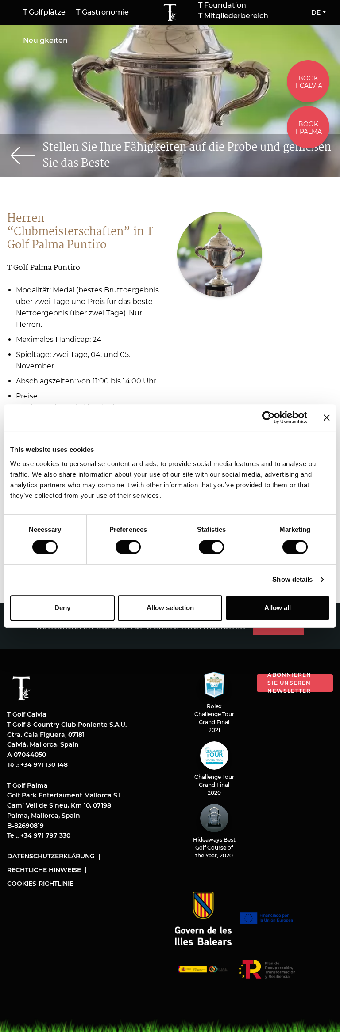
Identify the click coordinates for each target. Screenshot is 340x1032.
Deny (62, 607)
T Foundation (222, 5)
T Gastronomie (102, 12)
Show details (292, 579)
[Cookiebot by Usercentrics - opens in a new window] (268, 417)
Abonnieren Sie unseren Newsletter (289, 683)
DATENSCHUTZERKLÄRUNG (51, 856)
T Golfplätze (44, 12)
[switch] (128, 547)
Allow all (277, 607)
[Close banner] (327, 417)
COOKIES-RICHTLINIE (40, 884)
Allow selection (170, 607)
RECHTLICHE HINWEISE (44, 870)
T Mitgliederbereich (233, 15)
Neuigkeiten (45, 40)
